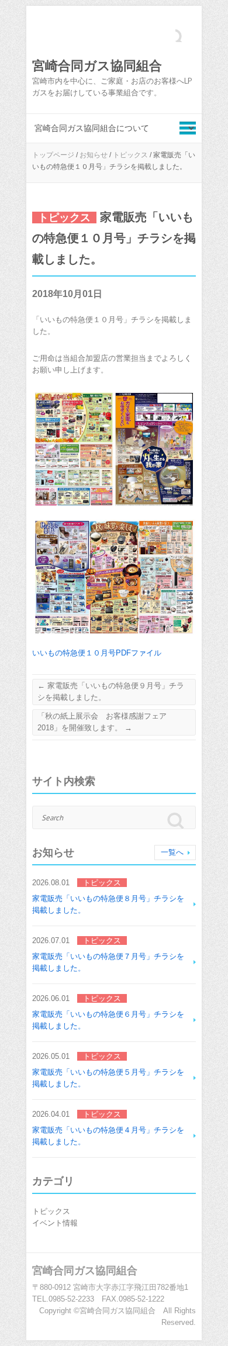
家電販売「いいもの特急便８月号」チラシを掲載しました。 (108, 904)
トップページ (53, 155)
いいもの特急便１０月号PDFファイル (96, 652)
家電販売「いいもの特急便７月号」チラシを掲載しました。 (108, 962)
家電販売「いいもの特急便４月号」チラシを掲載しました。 (108, 1136)
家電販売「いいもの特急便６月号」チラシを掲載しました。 (108, 1020)
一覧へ (172, 852)
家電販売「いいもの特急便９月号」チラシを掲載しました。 (110, 691)
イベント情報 (55, 1223)
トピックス (130, 155)
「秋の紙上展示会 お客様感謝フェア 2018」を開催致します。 (105, 722)
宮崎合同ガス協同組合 (97, 65)
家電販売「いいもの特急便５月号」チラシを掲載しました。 (108, 1078)
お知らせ (94, 155)
